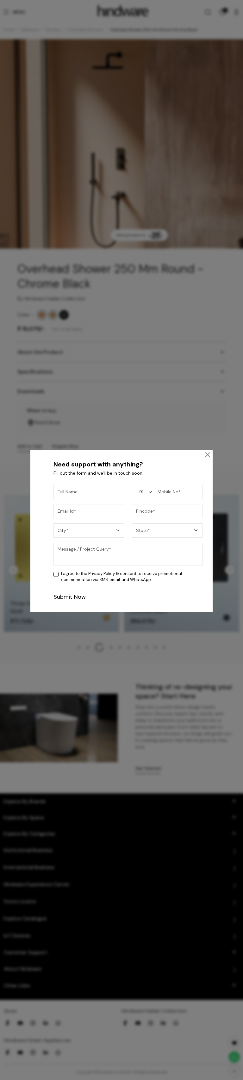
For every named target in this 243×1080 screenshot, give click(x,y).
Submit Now (69, 597)
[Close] (207, 454)
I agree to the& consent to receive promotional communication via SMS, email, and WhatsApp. (121, 577)
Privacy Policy (101, 573)
